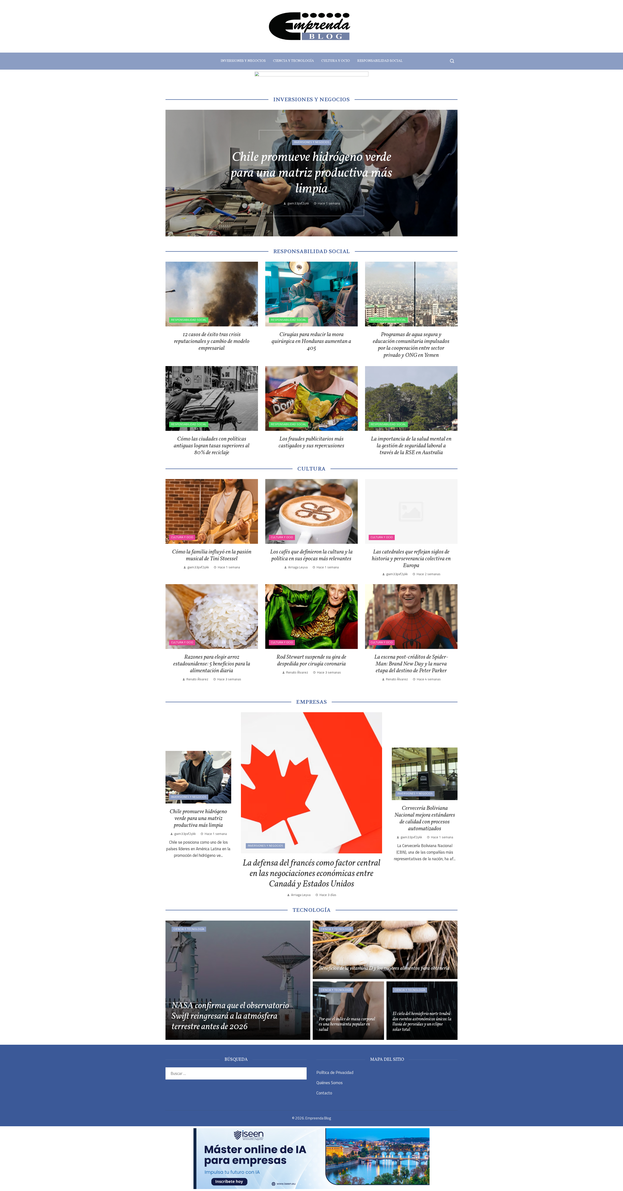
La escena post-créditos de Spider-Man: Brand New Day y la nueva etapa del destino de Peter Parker (411, 664)
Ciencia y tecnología (189, 929)
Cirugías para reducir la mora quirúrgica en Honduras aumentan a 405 (311, 341)
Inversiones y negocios (311, 142)
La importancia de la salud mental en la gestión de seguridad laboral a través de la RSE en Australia (411, 446)
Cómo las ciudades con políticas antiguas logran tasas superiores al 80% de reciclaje (211, 446)
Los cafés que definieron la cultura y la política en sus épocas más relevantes (311, 555)
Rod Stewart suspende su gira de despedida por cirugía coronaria (311, 660)
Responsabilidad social (188, 320)
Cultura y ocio (182, 537)
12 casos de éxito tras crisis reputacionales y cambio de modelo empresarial (211, 341)
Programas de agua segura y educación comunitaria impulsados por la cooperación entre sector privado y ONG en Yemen (411, 345)
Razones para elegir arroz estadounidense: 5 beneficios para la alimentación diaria (211, 664)
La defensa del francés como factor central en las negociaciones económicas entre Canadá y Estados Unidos (311, 873)
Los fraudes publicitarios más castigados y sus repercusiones (311, 442)
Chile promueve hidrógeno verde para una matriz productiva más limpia (198, 818)
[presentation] (173, 173)
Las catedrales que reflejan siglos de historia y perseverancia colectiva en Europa (411, 559)
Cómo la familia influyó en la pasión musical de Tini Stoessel (211, 555)
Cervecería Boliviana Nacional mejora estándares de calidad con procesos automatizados (311, 174)
